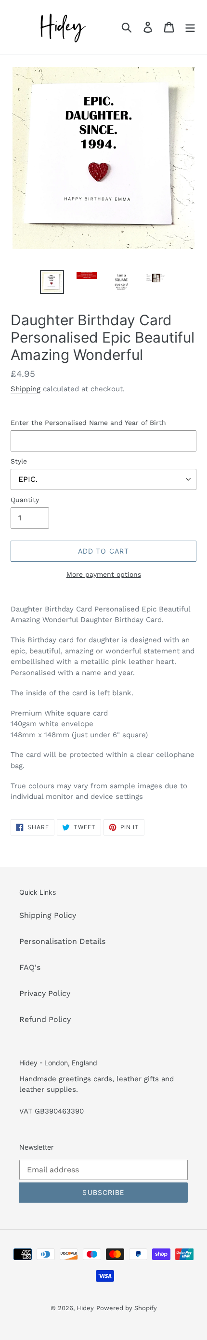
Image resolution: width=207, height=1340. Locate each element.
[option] (52, 281)
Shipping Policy (47, 915)
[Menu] (190, 27)
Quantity (25, 500)
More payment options (103, 574)
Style (19, 461)
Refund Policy (45, 1019)
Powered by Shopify (126, 1308)
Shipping (25, 389)
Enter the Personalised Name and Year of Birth (88, 422)
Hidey (85, 1308)
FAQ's (29, 967)
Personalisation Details (62, 941)
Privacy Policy (44, 993)
